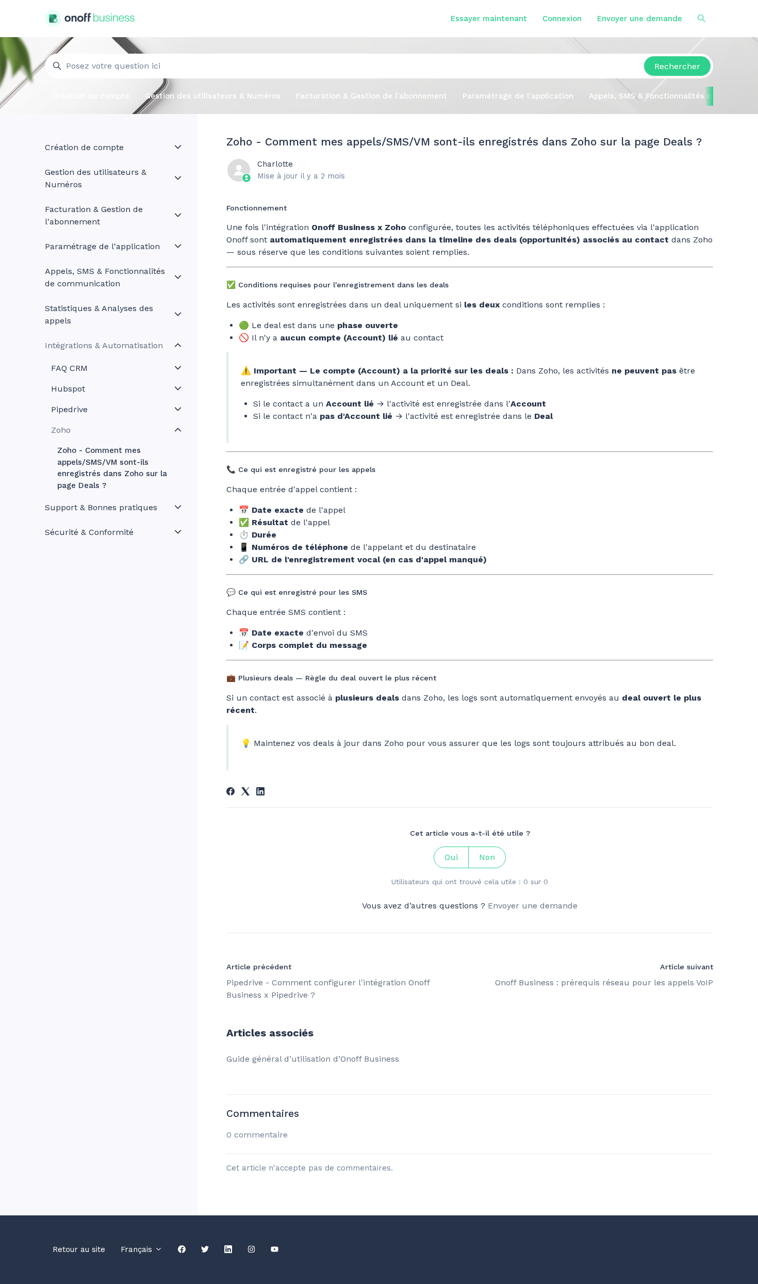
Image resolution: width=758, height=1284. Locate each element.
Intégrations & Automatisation (104, 345)
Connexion (562, 18)
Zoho (61, 430)
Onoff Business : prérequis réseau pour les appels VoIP (604, 982)
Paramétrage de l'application (518, 96)
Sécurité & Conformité (89, 532)
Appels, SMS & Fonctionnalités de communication (105, 277)
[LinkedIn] (260, 793)
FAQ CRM (69, 368)
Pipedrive (69, 409)
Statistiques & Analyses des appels (99, 314)
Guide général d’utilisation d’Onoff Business (312, 1059)
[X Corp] (245, 793)
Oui (451, 857)
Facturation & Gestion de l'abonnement (371, 96)
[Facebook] (230, 793)
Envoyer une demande (639, 18)
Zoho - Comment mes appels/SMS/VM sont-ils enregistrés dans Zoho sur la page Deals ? (112, 468)
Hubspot (68, 389)
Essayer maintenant (489, 18)
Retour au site (79, 1249)
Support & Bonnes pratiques (101, 507)
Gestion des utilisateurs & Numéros (213, 96)
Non (487, 857)
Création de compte (91, 96)
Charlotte (275, 164)
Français (138, 1249)
